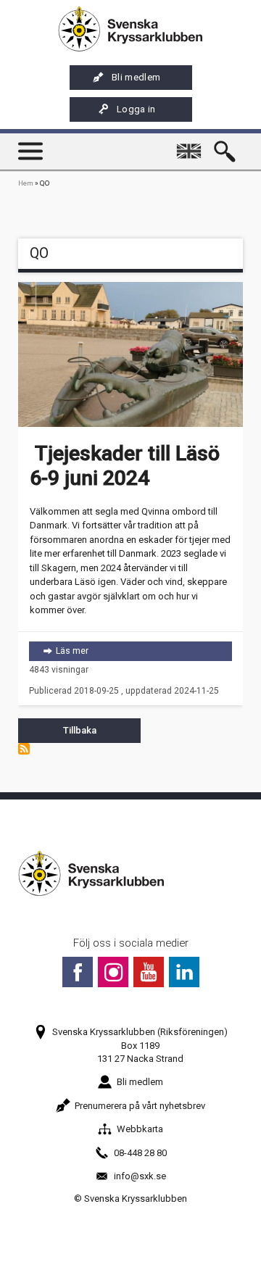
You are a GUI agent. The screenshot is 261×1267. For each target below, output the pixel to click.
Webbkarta (140, 1128)
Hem (25, 183)
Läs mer (144, 651)
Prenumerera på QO (24, 749)
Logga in (136, 109)
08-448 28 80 (140, 1152)
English (191, 144)
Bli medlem (136, 77)
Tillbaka (79, 730)
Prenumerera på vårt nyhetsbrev (140, 1105)
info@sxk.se (140, 1176)
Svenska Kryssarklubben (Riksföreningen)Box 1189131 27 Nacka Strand (140, 1044)
